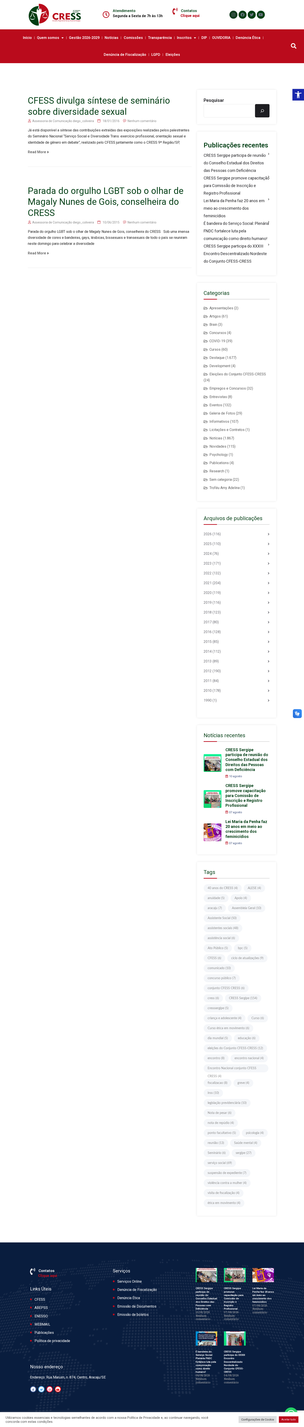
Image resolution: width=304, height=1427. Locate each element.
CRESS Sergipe (243, 998)
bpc (242, 948)
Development (219, 366)
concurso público (222, 978)
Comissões (133, 38)
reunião (216, 1143)
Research (216, 471)
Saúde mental (245, 1143)
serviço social (220, 1163)
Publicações (44, 1332)
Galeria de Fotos (222, 413)
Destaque (217, 358)
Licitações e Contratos (227, 430)
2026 (208, 534)
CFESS (214, 958)
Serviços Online (129, 1281)
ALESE (254, 888)
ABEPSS (41, 1308)
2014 (208, 651)
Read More (37, 152)
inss (213, 1093)
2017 (208, 622)
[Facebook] (243, 15)
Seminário (217, 1153)
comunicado (219, 968)
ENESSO (41, 1316)
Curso (257, 1018)
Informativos (219, 421)
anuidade (216, 898)
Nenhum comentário (142, 121)
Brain (213, 324)
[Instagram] (233, 15)
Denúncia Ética (248, 38)
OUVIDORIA (221, 38)
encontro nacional (249, 1058)
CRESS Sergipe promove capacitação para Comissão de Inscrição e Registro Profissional (236, 185)
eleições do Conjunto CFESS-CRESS (235, 1048)
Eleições (173, 54)
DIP (204, 38)
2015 (208, 642)
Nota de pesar (219, 1113)
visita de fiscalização (223, 1193)
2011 (208, 681)
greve (243, 1083)
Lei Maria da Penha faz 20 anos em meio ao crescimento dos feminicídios (234, 208)
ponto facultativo (222, 1133)
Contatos (189, 10)
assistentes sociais (223, 928)
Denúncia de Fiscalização (125, 54)
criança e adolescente (224, 1018)
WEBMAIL (42, 1324)
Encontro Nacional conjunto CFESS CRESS (232, 1069)
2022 (208, 573)
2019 (208, 602)
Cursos (215, 349)
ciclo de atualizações (247, 958)
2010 (208, 690)
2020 (208, 593)
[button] (298, 95)
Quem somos (48, 38)
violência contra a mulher (227, 1183)
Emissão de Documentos (136, 1306)
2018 (208, 612)
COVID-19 (217, 341)
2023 (208, 563)
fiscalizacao (217, 1083)
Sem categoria (220, 479)
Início (27, 38)
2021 (208, 583)
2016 (208, 632)
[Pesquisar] (262, 110)
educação (246, 1038)
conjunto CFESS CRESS (226, 988)
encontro (216, 1058)
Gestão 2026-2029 (84, 38)
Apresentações (221, 308)
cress (213, 998)
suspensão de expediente (227, 1173)
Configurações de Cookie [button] (257, 1419)
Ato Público (218, 948)
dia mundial (218, 1038)
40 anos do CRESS (223, 888)
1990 (208, 700)
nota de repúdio (221, 1123)
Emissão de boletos (133, 1314)
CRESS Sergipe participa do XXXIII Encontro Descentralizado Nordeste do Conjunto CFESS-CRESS (235, 254)
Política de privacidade (52, 1341)
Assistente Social (222, 918)
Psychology (218, 455)
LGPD (155, 54)
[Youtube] (261, 15)
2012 (208, 671)
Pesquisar (214, 100)
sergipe (243, 1153)
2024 (208, 553)
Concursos (217, 333)
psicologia (255, 1133)
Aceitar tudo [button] (289, 1419)
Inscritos (184, 38)
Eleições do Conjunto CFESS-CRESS (237, 374)
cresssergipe (218, 1008)
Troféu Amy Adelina (224, 488)
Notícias (111, 38)
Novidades (217, 446)
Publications (219, 463)
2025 (208, 544)
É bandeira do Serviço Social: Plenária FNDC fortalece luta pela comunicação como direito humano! (236, 231)
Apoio (241, 898)
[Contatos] (175, 11)
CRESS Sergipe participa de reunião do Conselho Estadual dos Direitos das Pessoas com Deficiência (235, 163)
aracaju (215, 908)
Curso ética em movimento (228, 1028)
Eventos (215, 405)
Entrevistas (218, 397)
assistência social (221, 938)
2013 (208, 661)
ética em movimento (224, 1203)
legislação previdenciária (227, 1103)
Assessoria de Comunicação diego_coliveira (63, 121)
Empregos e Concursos (227, 388)
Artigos (215, 316)
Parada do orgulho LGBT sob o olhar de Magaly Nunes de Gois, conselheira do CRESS (105, 202)
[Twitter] (252, 15)
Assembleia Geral (246, 908)
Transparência (160, 38)
